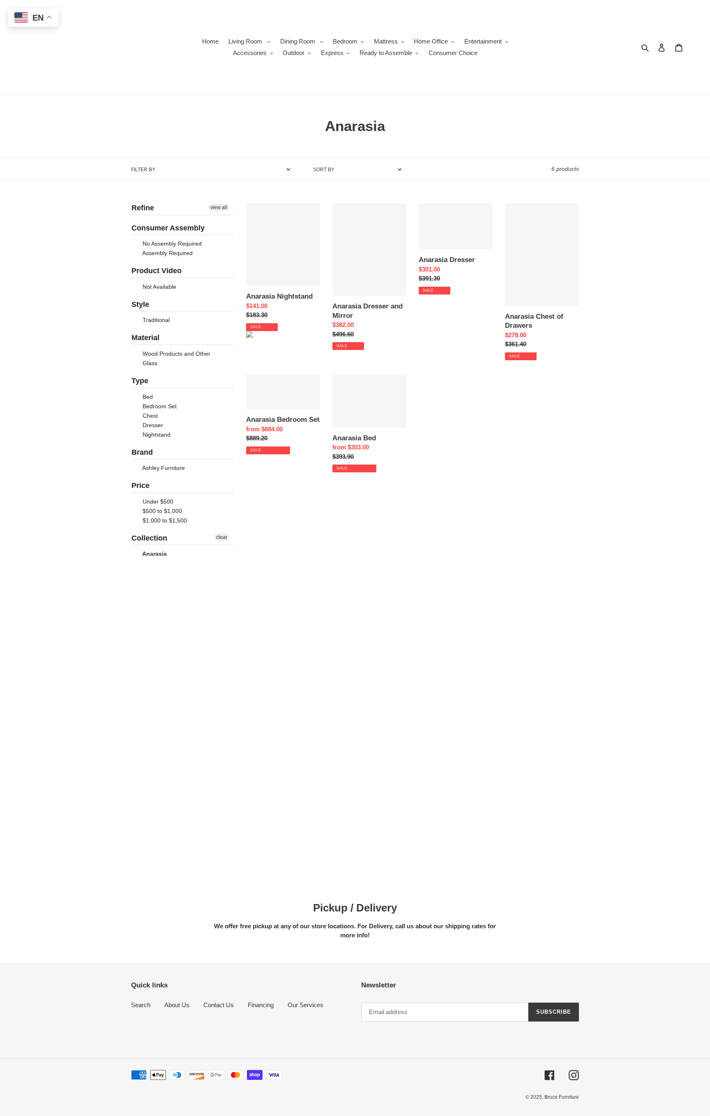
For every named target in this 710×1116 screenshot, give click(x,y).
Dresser (152, 425)
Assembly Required (167, 253)
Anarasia (154, 553)
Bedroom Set (159, 406)
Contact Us (218, 1004)
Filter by (143, 170)
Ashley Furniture (163, 468)
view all (218, 207)
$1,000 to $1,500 (164, 520)
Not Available (158, 286)
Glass (149, 363)
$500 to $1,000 (161, 511)
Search (140, 1004)
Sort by (323, 170)
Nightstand (156, 434)
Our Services (305, 1004)
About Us (176, 1004)
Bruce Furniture (561, 1097)
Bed (147, 396)
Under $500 (157, 501)
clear (221, 537)
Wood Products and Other (175, 353)
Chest (149, 415)
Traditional (155, 320)
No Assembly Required (171, 243)
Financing (261, 1004)
